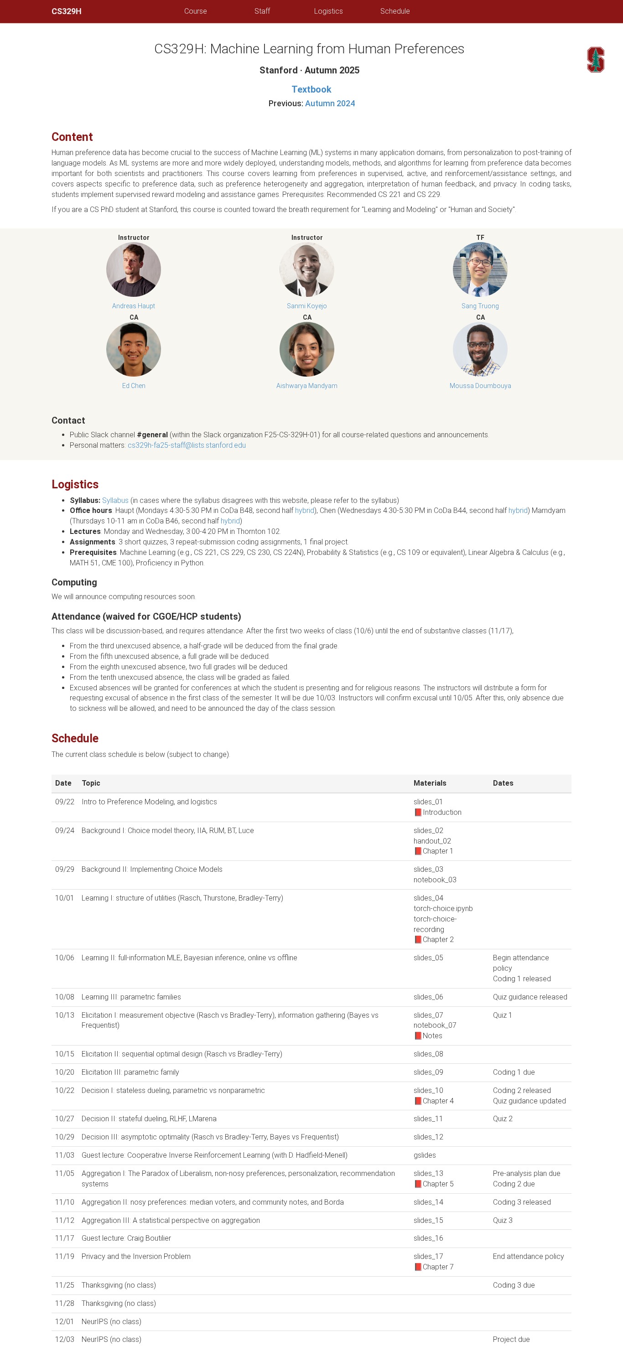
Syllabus (115, 500)
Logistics (328, 11)
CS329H (67, 11)
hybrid (304, 510)
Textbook (311, 89)
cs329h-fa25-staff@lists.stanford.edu (187, 445)
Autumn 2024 (330, 103)
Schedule (395, 11)
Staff (262, 11)
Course (195, 11)
